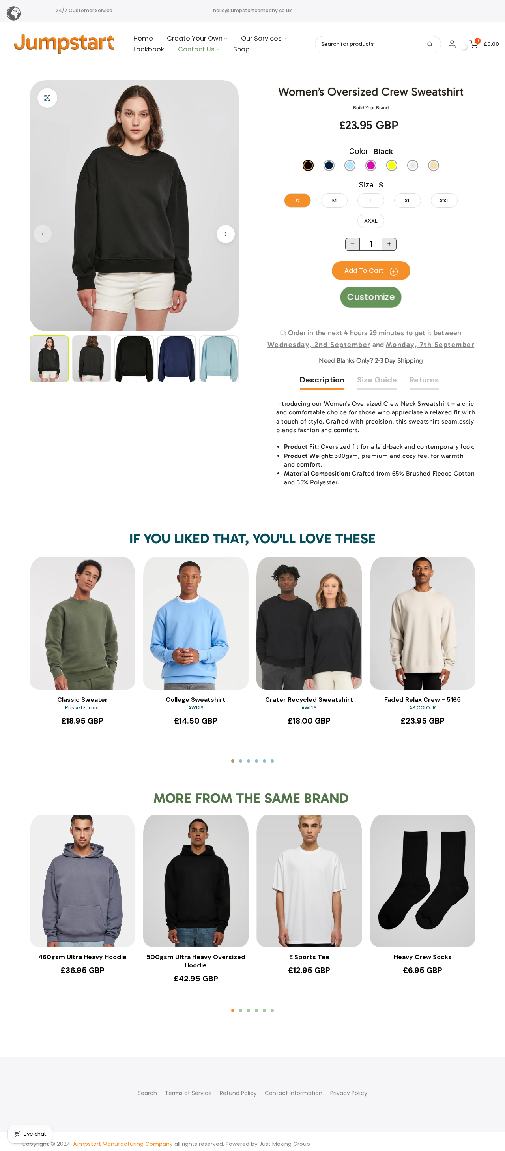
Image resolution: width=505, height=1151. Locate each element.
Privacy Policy (348, 1093)
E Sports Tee (309, 957)
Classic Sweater (82, 700)
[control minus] (352, 244)
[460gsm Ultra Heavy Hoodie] (82, 881)
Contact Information (293, 1093)
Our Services (261, 38)
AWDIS (196, 707)
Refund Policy (238, 1093)
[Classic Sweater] (82, 623)
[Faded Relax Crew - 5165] (423, 623)
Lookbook (148, 49)
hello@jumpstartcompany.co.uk (252, 10)
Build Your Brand (371, 108)
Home (143, 38)
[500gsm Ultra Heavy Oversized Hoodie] (196, 881)
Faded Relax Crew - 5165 (422, 700)
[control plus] (389, 244)
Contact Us (196, 49)
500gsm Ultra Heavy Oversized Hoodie (195, 961)
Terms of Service (188, 1093)
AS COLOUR (422, 707)
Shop (241, 49)
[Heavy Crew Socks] (423, 881)
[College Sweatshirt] (196, 623)
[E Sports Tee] (309, 881)
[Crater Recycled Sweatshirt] (309, 623)
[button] (226, 234)
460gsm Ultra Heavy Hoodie (82, 957)
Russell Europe (82, 707)
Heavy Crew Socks (423, 957)
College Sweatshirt (196, 700)
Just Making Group (284, 1144)
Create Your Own (195, 38)
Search (147, 1093)
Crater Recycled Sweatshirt (309, 700)
